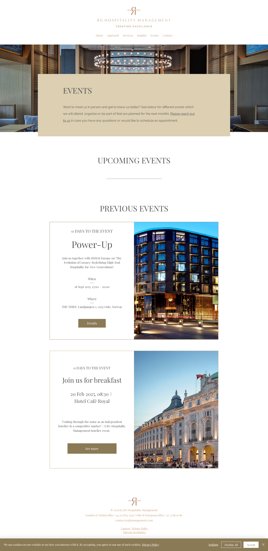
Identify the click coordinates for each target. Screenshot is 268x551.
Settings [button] (213, 544)
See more (91, 448)
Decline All (231, 545)
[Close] (263, 545)
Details (92, 323)
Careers (125, 528)
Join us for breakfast (92, 379)
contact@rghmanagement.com (134, 520)
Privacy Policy (150, 544)
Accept (251, 545)
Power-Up (92, 244)
